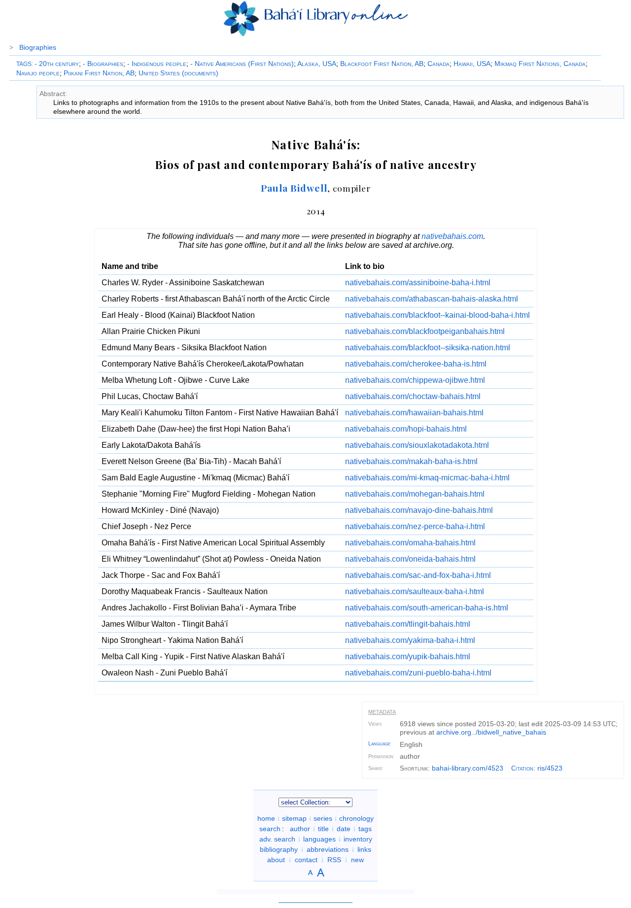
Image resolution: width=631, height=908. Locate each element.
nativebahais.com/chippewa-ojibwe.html (415, 380)
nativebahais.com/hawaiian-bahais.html (414, 412)
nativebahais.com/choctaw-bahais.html (413, 396)
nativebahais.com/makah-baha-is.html (411, 461)
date (344, 829)
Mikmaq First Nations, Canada (540, 63)
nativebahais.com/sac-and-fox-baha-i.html (418, 575)
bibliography (279, 849)
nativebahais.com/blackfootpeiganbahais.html (425, 331)
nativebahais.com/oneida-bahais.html (410, 559)
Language (379, 743)
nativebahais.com (452, 236)
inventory (358, 839)
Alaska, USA (316, 63)
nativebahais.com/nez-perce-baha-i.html (415, 526)
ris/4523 (549, 768)
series (323, 818)
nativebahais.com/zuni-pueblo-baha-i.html (418, 673)
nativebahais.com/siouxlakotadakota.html (417, 445)
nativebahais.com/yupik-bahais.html (407, 656)
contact (306, 860)
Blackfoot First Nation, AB (381, 63)
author (300, 829)
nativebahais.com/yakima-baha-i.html (410, 640)
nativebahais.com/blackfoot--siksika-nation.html (427, 347)
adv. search (277, 839)
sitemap (294, 818)
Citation (522, 768)
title (323, 829)
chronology (356, 818)
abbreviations (328, 849)
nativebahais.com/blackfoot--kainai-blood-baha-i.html (437, 315)
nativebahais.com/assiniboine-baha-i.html (418, 282)
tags (365, 829)
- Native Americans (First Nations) (242, 63)
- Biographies (103, 63)
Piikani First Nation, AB (99, 73)
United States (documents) (178, 73)
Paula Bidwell (294, 187)
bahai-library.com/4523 (467, 768)
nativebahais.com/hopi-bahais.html (406, 429)
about (276, 860)
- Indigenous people (156, 63)
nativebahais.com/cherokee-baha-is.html (416, 364)
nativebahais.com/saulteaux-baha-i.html (414, 591)
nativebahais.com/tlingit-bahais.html (407, 624)
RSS (334, 860)
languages (319, 839)
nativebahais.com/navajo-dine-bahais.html (419, 510)
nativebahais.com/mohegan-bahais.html (415, 494)
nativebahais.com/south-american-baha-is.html (426, 608)
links (364, 849)
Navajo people (38, 73)
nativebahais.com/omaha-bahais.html (410, 542)
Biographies (37, 47)
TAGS (24, 64)
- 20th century (57, 63)
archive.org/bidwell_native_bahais (491, 732)
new (357, 860)
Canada (438, 63)
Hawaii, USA (472, 63)
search (269, 829)
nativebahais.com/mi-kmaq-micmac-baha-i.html (427, 477)
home (266, 818)
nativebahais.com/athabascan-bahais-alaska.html (431, 299)
